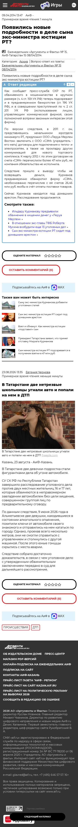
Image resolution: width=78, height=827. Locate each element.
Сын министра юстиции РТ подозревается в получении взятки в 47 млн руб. (44, 352)
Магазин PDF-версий (19, 659)
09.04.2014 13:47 (12, 15)
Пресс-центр (55, 654)
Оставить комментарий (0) (31, 270)
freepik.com (50, 455)
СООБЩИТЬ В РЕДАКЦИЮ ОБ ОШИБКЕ (31, 699)
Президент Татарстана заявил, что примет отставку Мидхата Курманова (43, 340)
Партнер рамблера (36, 808)
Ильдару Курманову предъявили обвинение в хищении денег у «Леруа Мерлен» (35, 215)
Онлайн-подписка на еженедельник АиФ (37, 664)
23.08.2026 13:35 (12, 372)
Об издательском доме (22, 654)
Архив (23, 61)
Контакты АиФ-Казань (21, 675)
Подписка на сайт (18, 669)
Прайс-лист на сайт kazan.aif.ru (29, 685)
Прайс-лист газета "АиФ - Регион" (30, 680)
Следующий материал (37, 817)
